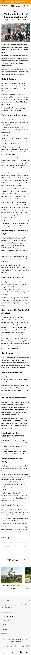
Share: (3, 538)
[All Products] (12, 652)
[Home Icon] (2, 6)
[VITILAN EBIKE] (15, 6)
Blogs (15, 11)
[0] (19, 652)
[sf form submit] (27, 612)
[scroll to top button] (28, 646)
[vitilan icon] (2, 616)
